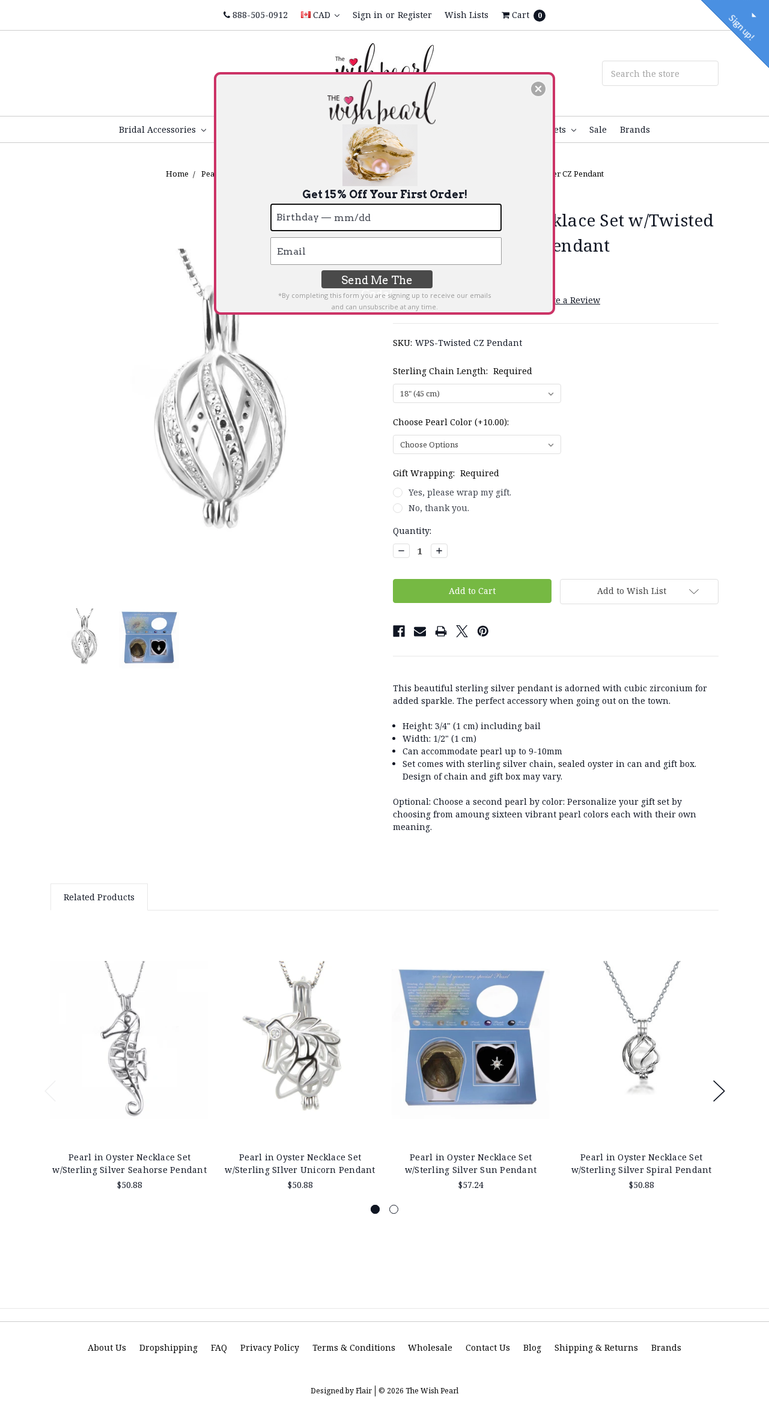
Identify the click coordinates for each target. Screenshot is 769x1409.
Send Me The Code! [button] (377, 281)
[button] (538, 89)
